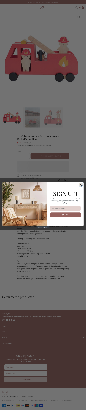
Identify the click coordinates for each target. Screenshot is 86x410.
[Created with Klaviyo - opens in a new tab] (43, 227)
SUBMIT (65, 215)
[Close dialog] (81, 185)
